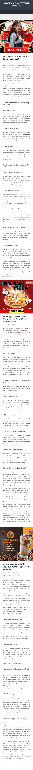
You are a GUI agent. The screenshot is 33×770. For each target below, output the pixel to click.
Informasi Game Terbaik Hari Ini (16, 4)
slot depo (12, 67)
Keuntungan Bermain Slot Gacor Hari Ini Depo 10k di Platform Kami (14, 319)
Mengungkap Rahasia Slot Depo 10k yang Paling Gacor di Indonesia (16, 566)
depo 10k (27, 330)
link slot (23, 576)
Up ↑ (17, 766)
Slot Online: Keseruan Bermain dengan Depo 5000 (16, 57)
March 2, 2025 (6, 62)
